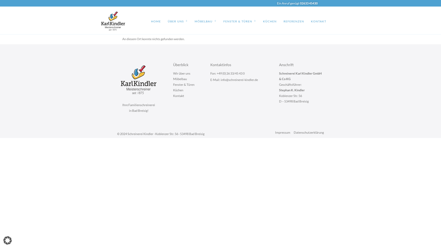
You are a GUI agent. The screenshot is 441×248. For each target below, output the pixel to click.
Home (156, 21)
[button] (7, 240)
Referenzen (294, 21)
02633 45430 (309, 3)
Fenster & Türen (237, 21)
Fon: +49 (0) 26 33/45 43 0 (227, 73)
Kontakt (318, 21)
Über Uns (176, 21)
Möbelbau (204, 21)
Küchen (270, 21)
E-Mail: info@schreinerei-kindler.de (234, 80)
